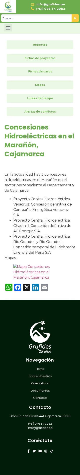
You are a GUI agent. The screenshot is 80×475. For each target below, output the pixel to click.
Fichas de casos (40, 71)
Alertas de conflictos (40, 111)
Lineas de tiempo (40, 98)
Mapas (40, 84)
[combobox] (36, 18)
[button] (8, 27)
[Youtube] (40, 451)
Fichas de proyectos (40, 58)
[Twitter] (34, 451)
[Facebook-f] (28, 451)
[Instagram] (46, 451)
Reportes (40, 44)
